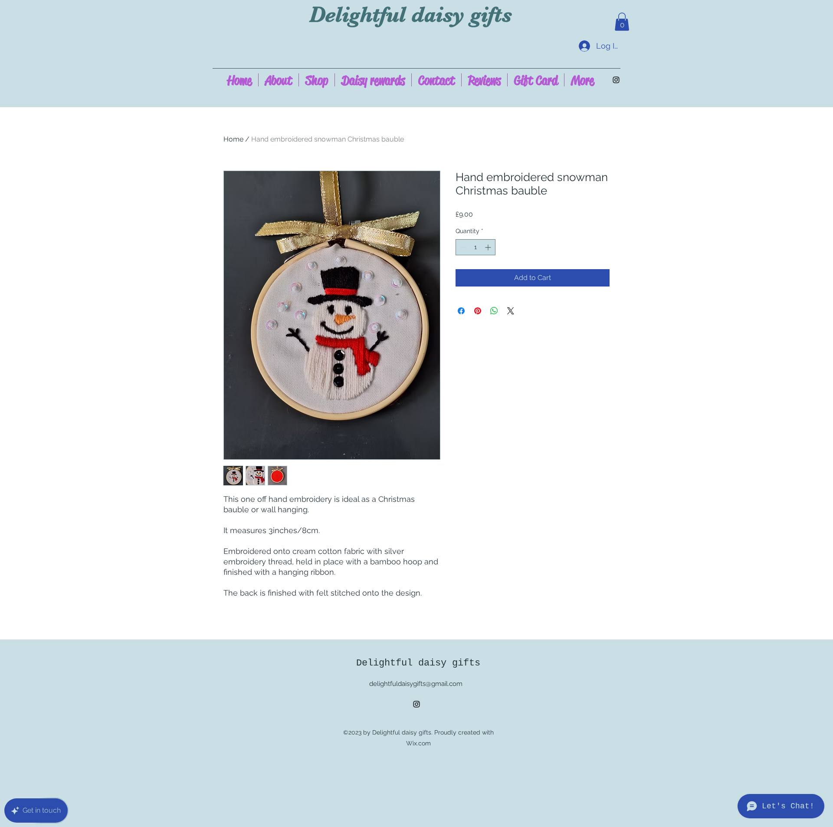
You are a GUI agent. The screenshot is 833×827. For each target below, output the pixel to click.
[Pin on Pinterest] (477, 311)
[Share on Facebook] (461, 311)
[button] (622, 22)
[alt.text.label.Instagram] (616, 80)
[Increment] (488, 247)
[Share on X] (510, 311)
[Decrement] (462, 247)
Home (233, 139)
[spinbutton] (475, 247)
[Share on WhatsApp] (494, 311)
